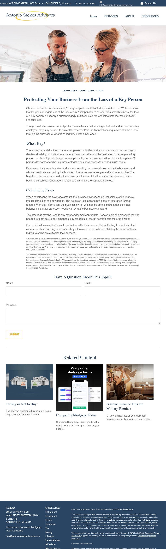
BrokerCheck (128, 509)
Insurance (50, 524)
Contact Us (150, 3)
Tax (47, 528)
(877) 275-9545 (87, 3)
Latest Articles (52, 540)
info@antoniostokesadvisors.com (116, 4)
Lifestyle (49, 536)
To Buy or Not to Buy (21, 403)
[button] (93, 16)
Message (11, 304)
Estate (48, 520)
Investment (51, 516)
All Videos (50, 544)
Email (88, 283)
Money (48, 532)
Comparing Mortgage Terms (76, 414)
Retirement (51, 511)
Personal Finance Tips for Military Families (125, 406)
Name (9, 283)
